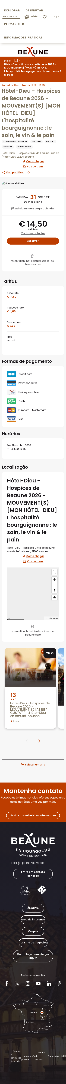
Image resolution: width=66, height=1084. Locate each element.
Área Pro (33, 908)
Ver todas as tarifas (33, 233)
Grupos (33, 931)
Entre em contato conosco (33, 874)
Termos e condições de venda (16, 1056)
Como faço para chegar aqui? (33, 956)
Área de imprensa (33, 919)
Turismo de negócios (33, 942)
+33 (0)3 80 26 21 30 (27, 863)
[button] (57, 16)
